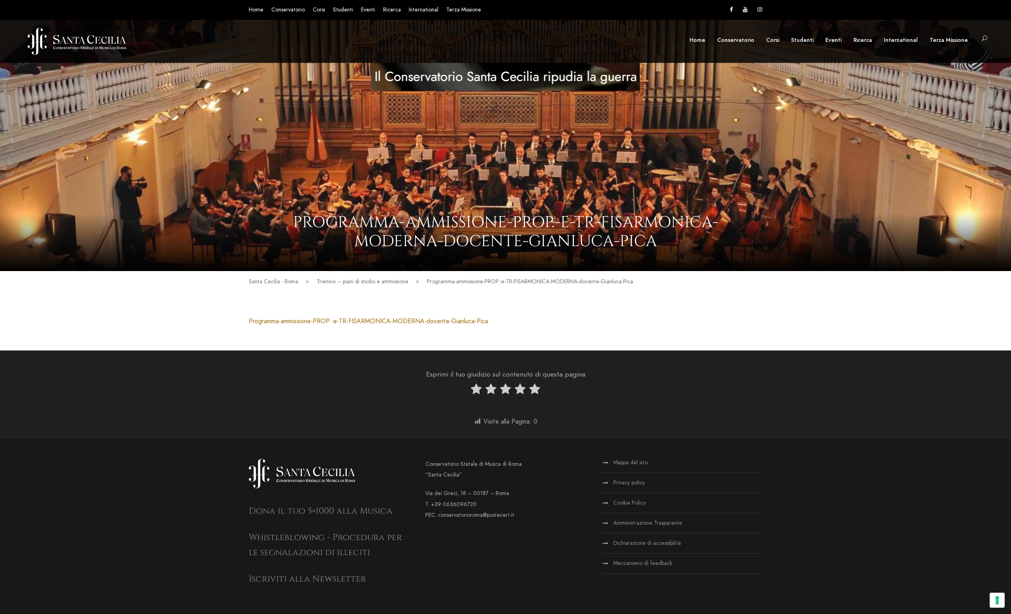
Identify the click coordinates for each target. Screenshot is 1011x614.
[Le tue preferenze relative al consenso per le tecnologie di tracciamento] (997, 600)
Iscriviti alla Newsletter (307, 579)
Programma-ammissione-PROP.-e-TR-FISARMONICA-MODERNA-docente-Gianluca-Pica (368, 321)
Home (256, 9)
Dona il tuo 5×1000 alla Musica (321, 511)
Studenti (343, 9)
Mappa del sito (630, 462)
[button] (984, 39)
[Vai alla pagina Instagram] (759, 9)
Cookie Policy (629, 503)
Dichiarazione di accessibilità (647, 543)
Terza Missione (463, 9)
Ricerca (392, 9)
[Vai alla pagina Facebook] (731, 9)
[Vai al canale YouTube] (745, 9)
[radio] (476, 390)
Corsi (319, 9)
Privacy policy (629, 482)
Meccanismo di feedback (642, 563)
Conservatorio (288, 9)
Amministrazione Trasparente (647, 523)
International (423, 9)
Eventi (368, 9)
